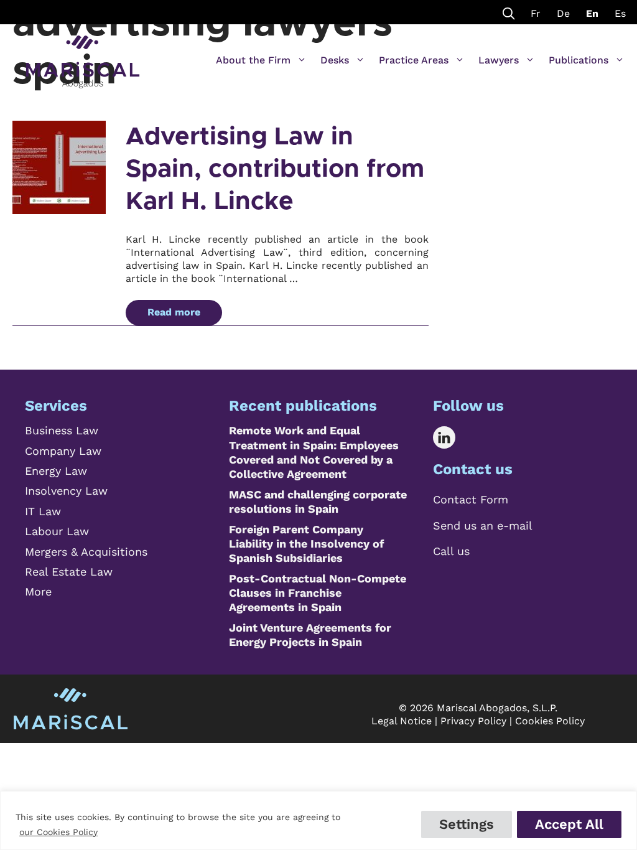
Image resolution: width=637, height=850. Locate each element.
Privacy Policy (473, 721)
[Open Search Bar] (509, 12)
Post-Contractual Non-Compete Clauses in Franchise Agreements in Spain (317, 593)
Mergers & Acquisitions (86, 551)
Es (620, 13)
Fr (536, 13)
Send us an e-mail (482, 525)
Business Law (61, 430)
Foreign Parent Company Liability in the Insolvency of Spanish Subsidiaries (306, 544)
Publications (578, 60)
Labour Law (57, 531)
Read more (173, 312)
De (563, 13)
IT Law (43, 511)
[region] (318, 820)
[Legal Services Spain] (82, 56)
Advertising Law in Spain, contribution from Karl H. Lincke (275, 169)
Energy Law (56, 470)
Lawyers (498, 60)
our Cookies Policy (58, 832)
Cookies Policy (550, 721)
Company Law (63, 450)
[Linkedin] (453, 437)
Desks (334, 60)
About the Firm (253, 60)
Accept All (569, 824)
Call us (451, 551)
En (592, 13)
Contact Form (470, 499)
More (38, 591)
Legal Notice (401, 721)
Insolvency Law (66, 490)
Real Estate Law (69, 571)
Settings (466, 824)
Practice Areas (414, 60)
